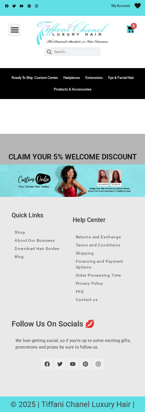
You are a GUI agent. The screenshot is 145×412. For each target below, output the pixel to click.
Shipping (85, 253)
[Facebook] (6, 6)
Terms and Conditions (98, 245)
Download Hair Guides (37, 248)
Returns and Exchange (98, 237)
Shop (20, 232)
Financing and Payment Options (99, 264)
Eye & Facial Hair (121, 78)
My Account (120, 6)
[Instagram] (36, 6)
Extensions (94, 78)
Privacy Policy (90, 283)
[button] (14, 30)
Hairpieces (71, 78)
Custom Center (46, 78)
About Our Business (35, 240)
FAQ (80, 291)
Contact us (87, 299)
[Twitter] (14, 6)
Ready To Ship (22, 78)
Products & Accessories (73, 89)
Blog (19, 257)
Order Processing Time (98, 275)
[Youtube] (21, 6)
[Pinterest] (29, 6)
